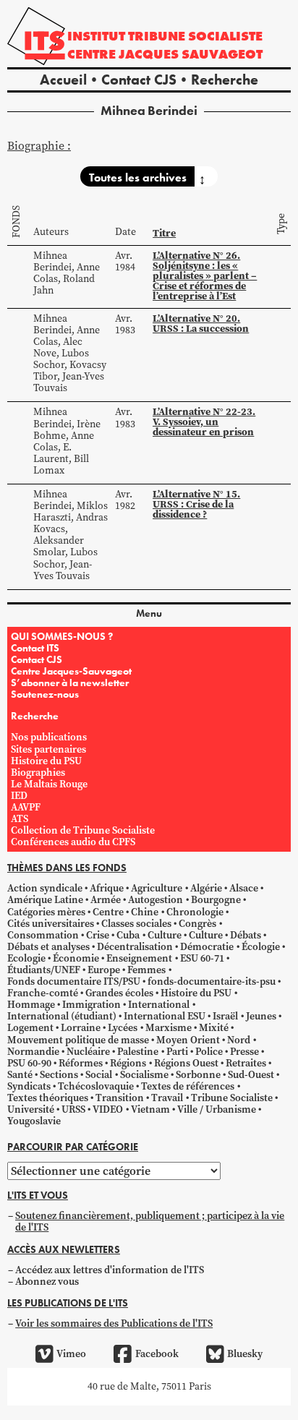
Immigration (91, 1004)
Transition (119, 1098)
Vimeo (71, 1354)
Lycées (122, 1028)
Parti (177, 1051)
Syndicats (29, 1086)
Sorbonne (198, 1075)
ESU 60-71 (202, 958)
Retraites (246, 1063)
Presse (244, 1051)
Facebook (156, 1354)
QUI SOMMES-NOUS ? (62, 636)
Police (209, 1051)
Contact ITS (35, 647)
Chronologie (195, 912)
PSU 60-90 (29, 1063)
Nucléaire (88, 1051)
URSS (73, 1109)
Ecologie (26, 958)
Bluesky (245, 1354)
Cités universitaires (50, 924)
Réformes (81, 1063)
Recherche (224, 79)
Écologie (261, 947)
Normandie (33, 1051)
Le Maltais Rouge (49, 784)
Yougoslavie (34, 1121)
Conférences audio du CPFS (73, 842)
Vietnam (150, 1109)
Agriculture (156, 888)
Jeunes (261, 1016)
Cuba (128, 935)
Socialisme (144, 1075)
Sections (59, 1075)
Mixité (214, 1028)
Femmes (146, 970)
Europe (104, 970)
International (159, 1004)
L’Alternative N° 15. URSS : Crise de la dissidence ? (196, 504)
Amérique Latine (45, 900)
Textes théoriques (47, 1098)
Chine (144, 912)
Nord (238, 1040)
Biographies (38, 772)
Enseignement (139, 958)
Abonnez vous (47, 1281)
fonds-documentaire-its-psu (212, 981)
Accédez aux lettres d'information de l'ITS (109, 1270)
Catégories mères (46, 912)
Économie (76, 958)
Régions (128, 1063)
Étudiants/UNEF (43, 970)
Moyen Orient (188, 1040)
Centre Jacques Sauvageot (165, 54)
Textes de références (187, 1086)
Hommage (31, 1004)
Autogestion (155, 900)
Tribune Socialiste (232, 1098)
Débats (245, 935)
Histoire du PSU (46, 761)
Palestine (137, 1051)
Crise (97, 935)
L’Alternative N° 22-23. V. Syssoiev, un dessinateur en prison (204, 421)
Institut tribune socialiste (165, 35)
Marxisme (168, 1028)
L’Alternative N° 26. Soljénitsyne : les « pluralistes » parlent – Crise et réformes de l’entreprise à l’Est (205, 275)
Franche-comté (42, 993)
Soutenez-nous (45, 694)
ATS (19, 819)
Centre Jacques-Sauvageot (71, 670)
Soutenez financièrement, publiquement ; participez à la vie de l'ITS (149, 1221)
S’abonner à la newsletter (70, 682)
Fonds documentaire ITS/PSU (73, 981)
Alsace (243, 888)
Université (30, 1109)
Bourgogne (216, 900)
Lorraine (81, 1028)
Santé (20, 1075)
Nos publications (49, 737)
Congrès (197, 924)
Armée (105, 900)
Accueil (63, 79)
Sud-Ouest (251, 1075)
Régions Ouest (186, 1063)
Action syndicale (44, 888)
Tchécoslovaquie (96, 1086)
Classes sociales (136, 924)
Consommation (43, 935)
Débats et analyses (48, 947)
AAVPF (26, 807)
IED (19, 796)
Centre (108, 912)
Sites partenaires (48, 749)
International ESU (164, 1016)
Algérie (206, 888)
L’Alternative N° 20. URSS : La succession (201, 323)
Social (98, 1075)
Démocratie (207, 947)
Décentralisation (135, 947)
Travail (167, 1098)
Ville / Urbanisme (216, 1109)
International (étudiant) (61, 1016)
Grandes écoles (119, 993)
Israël (225, 1016)
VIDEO (108, 1109)
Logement (30, 1028)
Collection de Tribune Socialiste (83, 830)
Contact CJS (138, 79)
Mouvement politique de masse (78, 1040)
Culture (165, 935)
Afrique (107, 888)
